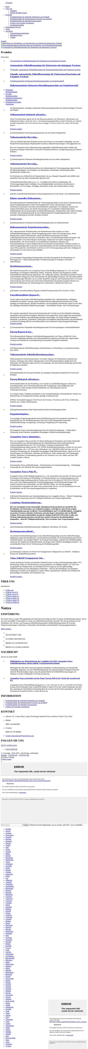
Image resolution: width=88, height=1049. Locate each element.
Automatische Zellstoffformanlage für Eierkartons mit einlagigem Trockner (45, 65)
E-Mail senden (6, 759)
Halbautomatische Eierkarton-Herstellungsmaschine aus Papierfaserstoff (44, 85)
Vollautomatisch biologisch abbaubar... (28, 114)
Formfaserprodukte (17, 25)
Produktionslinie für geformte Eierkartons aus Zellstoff (29, 17)
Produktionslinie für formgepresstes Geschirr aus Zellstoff (31, 19)
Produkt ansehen (16, 129)
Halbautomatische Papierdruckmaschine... (30, 227)
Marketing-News (16, 35)
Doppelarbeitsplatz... (19, 414)
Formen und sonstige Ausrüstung (22, 23)
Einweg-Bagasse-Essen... (21, 332)
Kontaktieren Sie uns (13, 27)
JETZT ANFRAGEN (9, 745)
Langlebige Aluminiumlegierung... (26, 502)
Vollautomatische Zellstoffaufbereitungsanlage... (32, 354)
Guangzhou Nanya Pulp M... (23, 471)
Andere (12, 37)
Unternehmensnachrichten (19, 33)
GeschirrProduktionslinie (11, 95)
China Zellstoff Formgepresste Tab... (27, 558)
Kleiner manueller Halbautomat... (26, 198)
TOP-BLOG (13, 755)
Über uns (9, 9)
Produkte (9, 15)
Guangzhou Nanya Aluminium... (25, 436)
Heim (8, 7)
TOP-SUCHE (24, 755)
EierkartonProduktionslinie (11, 91)
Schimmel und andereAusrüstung (13, 103)
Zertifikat (13, 11)
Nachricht (9, 31)
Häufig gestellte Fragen (18, 13)
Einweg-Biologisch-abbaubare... (25, 379)
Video (8, 29)
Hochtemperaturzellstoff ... (22, 531)
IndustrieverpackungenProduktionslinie (14, 99)
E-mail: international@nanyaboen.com (20, 736)
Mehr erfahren (6, 629)
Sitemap (4, 755)
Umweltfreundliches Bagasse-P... (25, 295)
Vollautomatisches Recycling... (24, 137)
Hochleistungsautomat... (21, 266)
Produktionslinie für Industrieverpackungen (25, 21)
